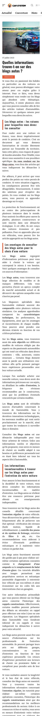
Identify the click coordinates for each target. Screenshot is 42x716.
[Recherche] (32, 5)
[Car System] (16, 5)
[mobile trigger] (4, 5)
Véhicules (8, 77)
